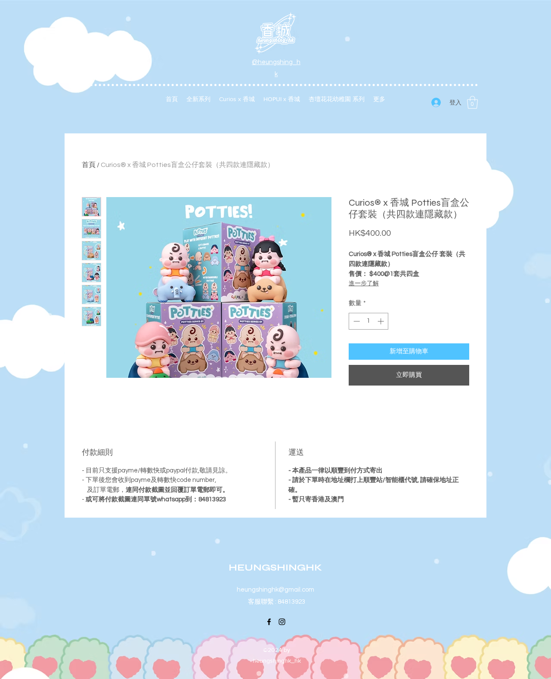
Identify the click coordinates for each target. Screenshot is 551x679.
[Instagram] (282, 621)
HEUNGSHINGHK (275, 567)
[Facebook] (269, 621)
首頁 (89, 164)
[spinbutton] (369, 321)
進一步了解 (364, 284)
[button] (472, 102)
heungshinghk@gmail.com (275, 589)
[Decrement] (356, 321)
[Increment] (381, 321)
